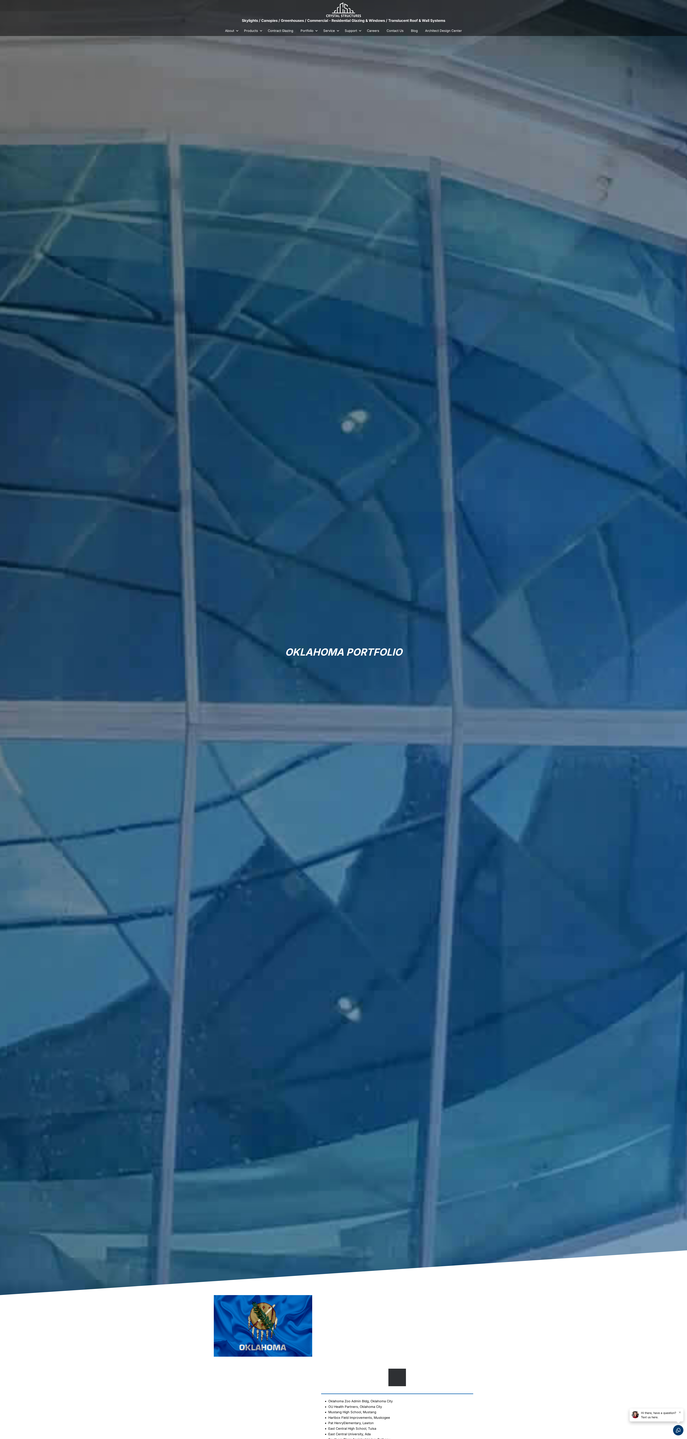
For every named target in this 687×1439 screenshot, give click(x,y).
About (229, 31)
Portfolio (307, 31)
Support (351, 31)
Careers (373, 31)
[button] (237, 30)
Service (329, 31)
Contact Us (395, 31)
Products (251, 31)
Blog (414, 31)
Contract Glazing (280, 31)
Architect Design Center (443, 31)
